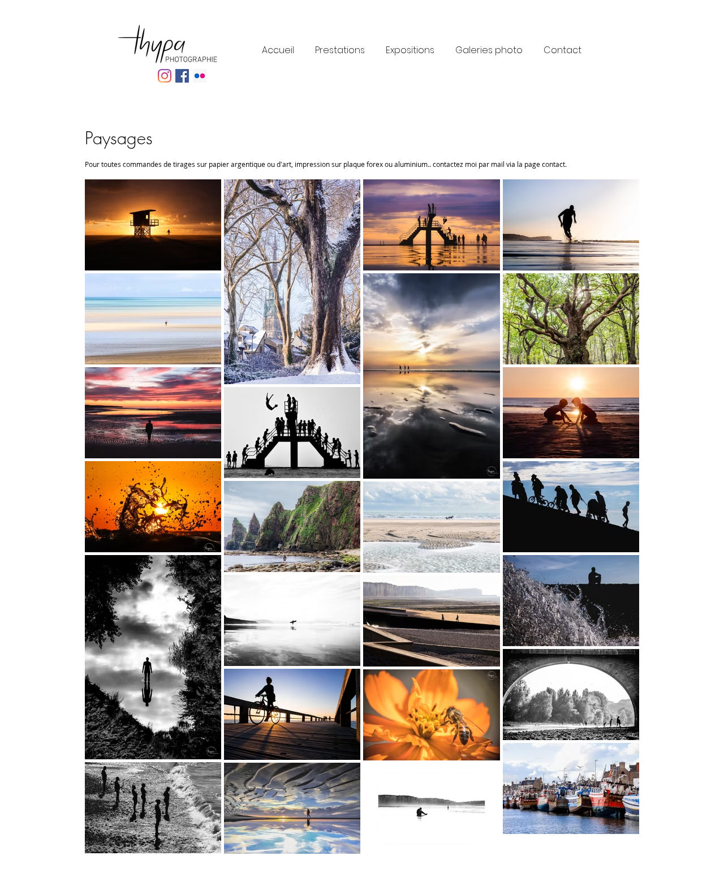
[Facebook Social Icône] (182, 76)
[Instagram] (164, 76)
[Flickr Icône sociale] (199, 76)
